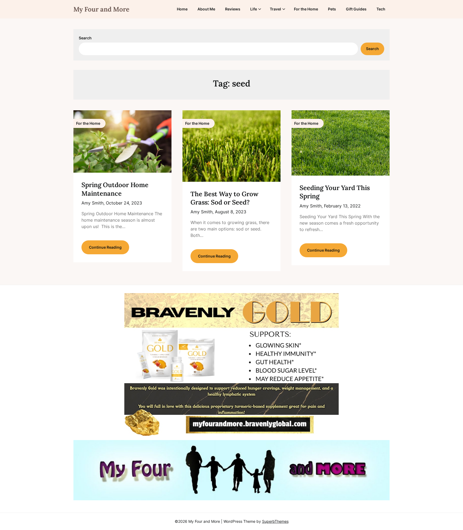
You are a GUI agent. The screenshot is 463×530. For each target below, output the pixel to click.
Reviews (232, 9)
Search (85, 38)
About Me (206, 9)
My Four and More (101, 9)
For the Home (306, 9)
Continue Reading (105, 247)
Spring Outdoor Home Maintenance (114, 189)
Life (253, 9)
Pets (332, 9)
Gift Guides (356, 9)
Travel (275, 9)
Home (182, 9)
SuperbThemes (275, 521)
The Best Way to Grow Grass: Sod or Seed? (224, 198)
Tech (380, 9)
